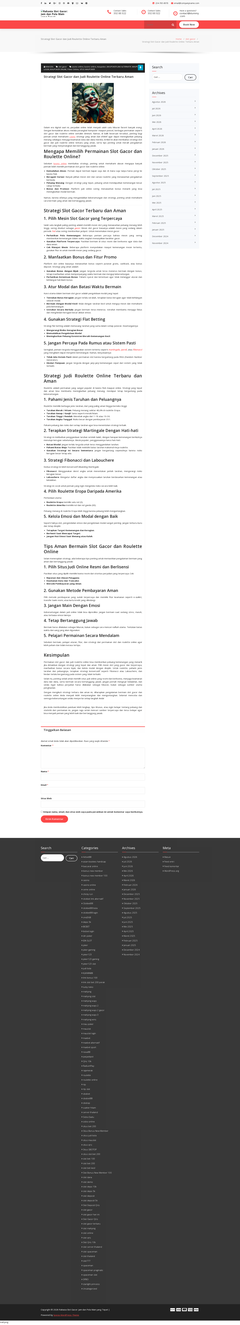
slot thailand (89, 1256)
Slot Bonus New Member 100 (97, 1172)
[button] (173, 24)
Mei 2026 (156, 122)
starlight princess (91, 1284)
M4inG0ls (49, 66)
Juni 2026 (156, 115)
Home (179, 39)
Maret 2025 (158, 216)
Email (44, 784)
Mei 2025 (156, 202)
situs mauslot (89, 1140)
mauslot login (89, 1033)
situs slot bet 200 (91, 1154)
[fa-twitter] (50, 3)
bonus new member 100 (95, 875)
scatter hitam (89, 1107)
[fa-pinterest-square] (86, 3)
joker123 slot (89, 963)
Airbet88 (87, 857)
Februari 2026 (159, 142)
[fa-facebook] (41, 3)
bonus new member (93, 870)
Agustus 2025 (159, 182)
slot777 (86, 1260)
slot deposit (89, 1195)
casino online (77, 66)
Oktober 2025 (159, 169)
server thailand (90, 1112)
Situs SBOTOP (90, 1149)
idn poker (87, 935)
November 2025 (160, 162)
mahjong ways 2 (91, 1005)
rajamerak (88, 1070)
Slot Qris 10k (89, 1242)
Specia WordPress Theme (66, 1315)
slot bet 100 (89, 1158)
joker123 (87, 954)
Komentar (47, 745)
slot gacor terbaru (92, 1223)
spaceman (88, 1265)
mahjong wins (89, 1019)
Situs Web (46, 798)
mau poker (88, 1024)
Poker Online (73, 69)
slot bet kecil (89, 1168)
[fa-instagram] (59, 3)
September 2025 (160, 175)
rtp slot (86, 1089)
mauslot (87, 1028)
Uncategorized (90, 1288)
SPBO (86, 1279)
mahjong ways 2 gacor (93, 1010)
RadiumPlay (88, 1065)
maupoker (101, 66)
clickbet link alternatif (93, 898)
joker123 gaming (91, 959)
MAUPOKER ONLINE (58, 69)
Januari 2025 (158, 229)
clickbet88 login (90, 912)
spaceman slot (90, 1274)
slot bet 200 (89, 1163)
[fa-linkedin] (45, 3)
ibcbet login (88, 931)
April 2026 (157, 128)
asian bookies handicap (94, 861)
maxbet (86, 1038)
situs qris (87, 1144)
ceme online (89, 889)
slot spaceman (90, 1251)
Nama (45, 771)
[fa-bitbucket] (72, 3)
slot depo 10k (90, 1186)
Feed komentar (171, 866)
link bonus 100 (90, 977)
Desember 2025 (160, 155)
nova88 (86, 1052)
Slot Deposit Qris (91, 1205)
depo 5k (87, 922)
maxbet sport (89, 1047)
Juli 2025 (156, 189)
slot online (88, 1233)
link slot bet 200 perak (94, 982)
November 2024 (160, 243)
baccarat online (90, 866)
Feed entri (169, 861)
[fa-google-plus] (54, 3)
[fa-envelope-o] (77, 3)
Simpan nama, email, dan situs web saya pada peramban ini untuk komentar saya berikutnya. (93, 811)
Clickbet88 (88, 903)
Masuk (167, 857)
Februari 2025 (159, 223)
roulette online (90, 1079)
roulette (87, 1075)
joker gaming (89, 949)
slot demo (88, 1182)
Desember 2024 (160, 236)
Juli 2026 (156, 108)
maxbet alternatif (91, 1042)
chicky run (88, 894)
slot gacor (190, 39)
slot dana (87, 1177)
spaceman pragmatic (93, 1270)
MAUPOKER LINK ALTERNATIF (119, 66)
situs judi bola (90, 1135)
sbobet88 (88, 1098)
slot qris (87, 1237)
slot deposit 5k (90, 1200)
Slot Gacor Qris (90, 1219)
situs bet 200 (89, 1126)
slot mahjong (89, 1228)
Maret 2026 (158, 135)
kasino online (90, 66)
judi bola (87, 968)
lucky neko (88, 987)
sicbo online (89, 1121)
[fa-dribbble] (64, 3)
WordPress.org (171, 870)
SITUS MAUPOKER (87, 69)
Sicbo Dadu (88, 1117)
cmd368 (87, 917)
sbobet (86, 1093)
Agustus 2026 (159, 101)
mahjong (87, 991)
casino (72, 136)
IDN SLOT (87, 940)
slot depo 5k (89, 1191)
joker (85, 945)
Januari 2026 (158, 149)
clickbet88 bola (90, 908)
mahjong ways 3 (91, 1014)
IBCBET (86, 926)
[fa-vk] (82, 3)
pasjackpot (88, 1056)
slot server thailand (92, 1246)
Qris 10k (87, 1061)
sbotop (86, 1103)
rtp (84, 1084)
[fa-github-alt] (68, 3)
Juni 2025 (156, 196)
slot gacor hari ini (91, 1214)
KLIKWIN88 (88, 973)
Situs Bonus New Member (95, 1130)
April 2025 (157, 209)
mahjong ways (90, 1000)
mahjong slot (89, 996)
